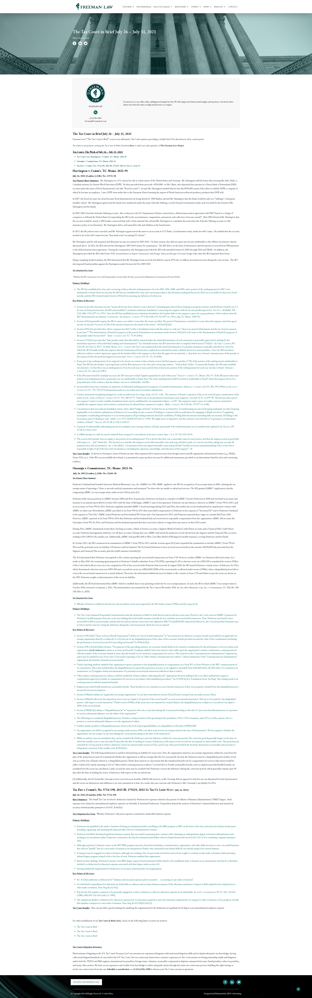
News (206, 6)
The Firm (127, 6)
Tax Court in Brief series (110, 920)
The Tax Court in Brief (98, 139)
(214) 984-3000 (95, 118)
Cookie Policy (107, 993)
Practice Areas (162, 6)
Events (195, 6)
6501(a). (177, 277)
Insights (218, 6)
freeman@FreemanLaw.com (95, 121)
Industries (180, 6)
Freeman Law (79, 139)
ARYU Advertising (233, 993)
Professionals (144, 6)
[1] (139, 551)
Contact (233, 6)
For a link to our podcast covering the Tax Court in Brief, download (103, 145)
